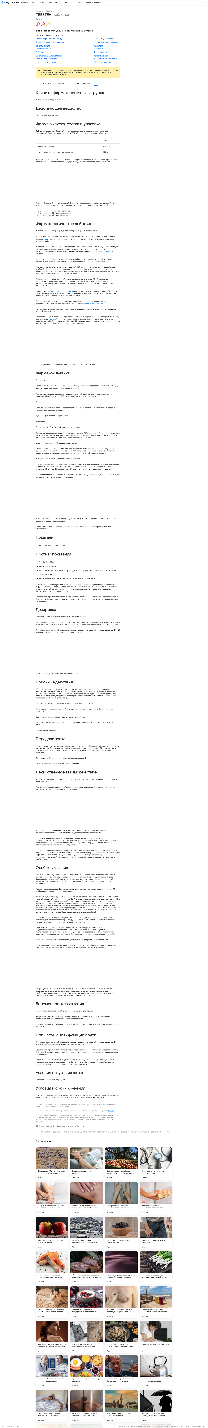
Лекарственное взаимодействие (49, 55)
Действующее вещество (104, 39)
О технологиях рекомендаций (173, 1426)
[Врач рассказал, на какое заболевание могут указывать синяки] (121, 1198)
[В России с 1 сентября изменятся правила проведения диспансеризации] (52, 1371)
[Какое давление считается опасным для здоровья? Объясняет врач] (156, 1163)
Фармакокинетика (43, 45)
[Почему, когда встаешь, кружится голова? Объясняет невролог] (121, 1267)
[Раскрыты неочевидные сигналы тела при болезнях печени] (52, 1198)
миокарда (107, 251)
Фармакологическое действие (106, 42)
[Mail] (3, 2)
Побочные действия (44, 52)
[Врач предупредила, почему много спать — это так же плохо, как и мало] (52, 1406)
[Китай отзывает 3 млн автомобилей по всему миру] (86, 1233)
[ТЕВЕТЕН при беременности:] (38, 24)
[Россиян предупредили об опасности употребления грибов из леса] (121, 1337)
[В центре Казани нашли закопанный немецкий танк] (86, 1337)
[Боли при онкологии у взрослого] (156, 1337)
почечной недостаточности (95, 303)
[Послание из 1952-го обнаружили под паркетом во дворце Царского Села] (52, 1163)
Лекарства (39, 11)
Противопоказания (43, 49)
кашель (52, 319)
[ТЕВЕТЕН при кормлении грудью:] (43, 24)
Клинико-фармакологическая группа (50, 39)
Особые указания (101, 55)
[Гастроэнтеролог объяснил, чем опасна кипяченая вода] (156, 1371)
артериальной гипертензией (60, 291)
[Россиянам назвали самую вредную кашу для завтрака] (86, 1302)
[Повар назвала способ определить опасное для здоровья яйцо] (156, 1198)
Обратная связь (157, 1426)
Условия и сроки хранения (104, 62)
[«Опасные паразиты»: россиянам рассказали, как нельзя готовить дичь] (86, 1267)
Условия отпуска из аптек (46, 62)
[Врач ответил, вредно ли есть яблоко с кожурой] (52, 1233)
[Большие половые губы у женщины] (86, 1163)
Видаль (111, 1111)
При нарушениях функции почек (107, 59)
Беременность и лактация (46, 59)
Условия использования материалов (138, 1426)
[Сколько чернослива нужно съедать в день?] (121, 1233)
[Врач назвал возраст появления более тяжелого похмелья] (121, 1371)
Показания (98, 45)
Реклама (18, 1426)
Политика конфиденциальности (194, 1426)
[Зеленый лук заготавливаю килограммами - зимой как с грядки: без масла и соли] (156, 1267)
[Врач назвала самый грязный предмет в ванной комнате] (86, 1406)
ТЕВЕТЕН (49, 11)
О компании (10, 1426)
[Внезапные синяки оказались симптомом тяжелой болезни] (86, 1198)
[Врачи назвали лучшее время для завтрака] (86, 1371)
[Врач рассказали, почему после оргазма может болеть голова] (52, 1302)
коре (46, 239)
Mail (3, 1426)
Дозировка (98, 49)
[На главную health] (12, 2)
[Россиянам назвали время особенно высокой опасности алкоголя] (156, 1302)
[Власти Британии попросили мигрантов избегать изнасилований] (121, 1406)
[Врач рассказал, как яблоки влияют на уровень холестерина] (121, 1163)
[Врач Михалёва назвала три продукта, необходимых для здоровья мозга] (52, 1267)
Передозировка (100, 52)
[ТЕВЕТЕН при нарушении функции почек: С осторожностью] (48, 24)
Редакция (122, 1426)
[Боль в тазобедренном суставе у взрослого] (156, 1233)
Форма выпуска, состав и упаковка (50, 42)
